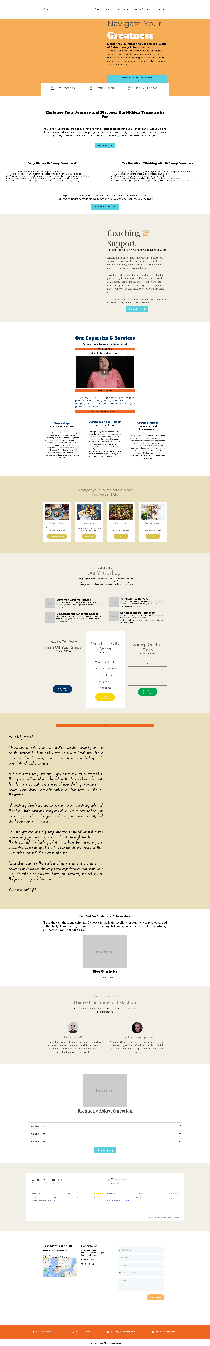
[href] (60, 1267)
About (97, 9)
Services (109, 9)
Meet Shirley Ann (141, 9)
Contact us (159, 9)
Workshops (123, 9)
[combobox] (120, 1273)
